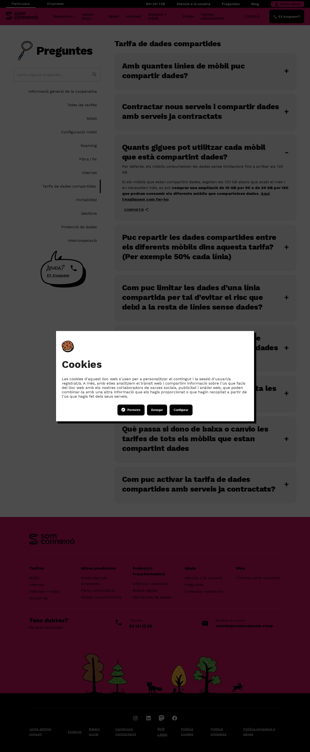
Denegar (157, 410)
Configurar (181, 410)
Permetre (133, 410)
